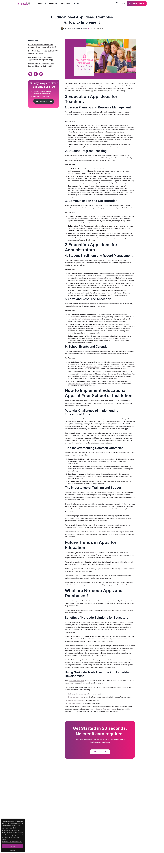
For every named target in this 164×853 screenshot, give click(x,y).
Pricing (76, 3)
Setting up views (74, 703)
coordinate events (92, 366)
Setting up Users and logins (78, 694)
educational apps (92, 553)
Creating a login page (75, 697)
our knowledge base (76, 680)
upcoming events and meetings (79, 384)
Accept (13, 846)
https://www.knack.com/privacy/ (12, 841)
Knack (83, 622)
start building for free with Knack (103, 709)
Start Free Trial (100, 752)
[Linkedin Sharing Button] (41, 74)
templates (70, 648)
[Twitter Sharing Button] (30, 74)
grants (70, 329)
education (122, 622)
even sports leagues (96, 278)
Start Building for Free (136, 3)
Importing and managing (76, 700)
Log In (123, 3)
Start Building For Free (44, 101)
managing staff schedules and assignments (86, 319)
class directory (120, 183)
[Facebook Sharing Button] (36, 74)
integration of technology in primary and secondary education (87, 86)
